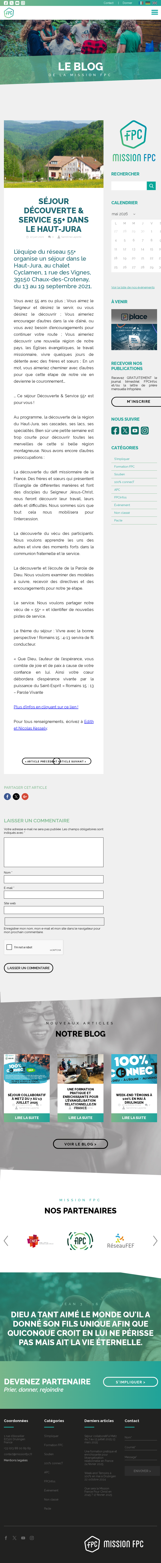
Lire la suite (27, 1118)
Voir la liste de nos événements (133, 287)
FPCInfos (120, 497)
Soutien (119, 474)
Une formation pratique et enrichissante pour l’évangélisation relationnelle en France (80, 1098)
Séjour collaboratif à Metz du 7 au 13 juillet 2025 (27, 1098)
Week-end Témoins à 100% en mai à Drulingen (134, 1098)
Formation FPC (124, 466)
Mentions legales (15, 1460)
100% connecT (124, 482)
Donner (127, 3)
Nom (8, 872)
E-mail (9, 888)
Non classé (122, 513)
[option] (40, 1241)
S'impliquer (122, 459)
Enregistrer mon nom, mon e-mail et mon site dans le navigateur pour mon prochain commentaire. (52, 930)
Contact (108, 3)
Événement (122, 505)
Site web (10, 903)
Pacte (118, 520)
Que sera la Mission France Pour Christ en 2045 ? (98, 1491)
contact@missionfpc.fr (18, 1454)
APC (117, 489)
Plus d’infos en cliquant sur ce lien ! (46, 707)
